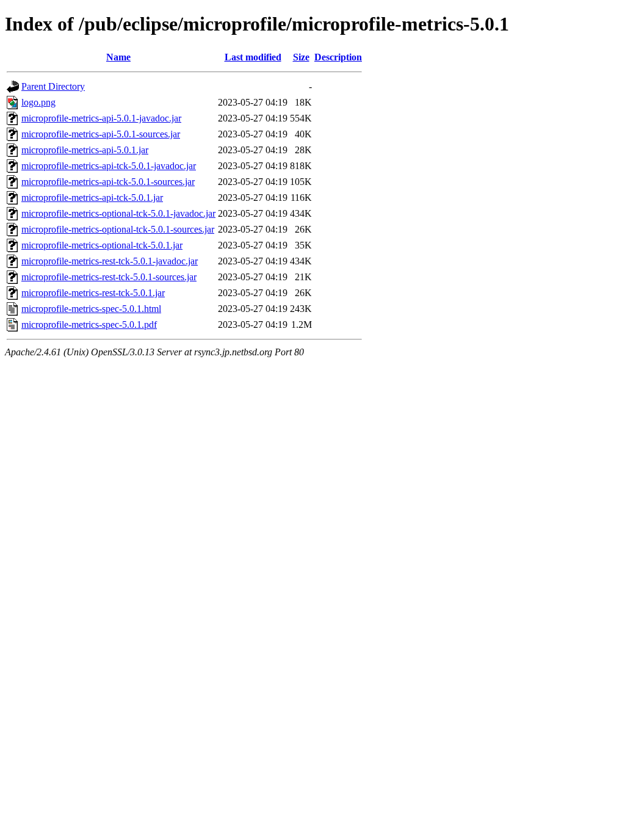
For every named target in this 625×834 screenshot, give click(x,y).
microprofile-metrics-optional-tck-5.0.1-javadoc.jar (118, 213)
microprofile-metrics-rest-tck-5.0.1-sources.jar (109, 277)
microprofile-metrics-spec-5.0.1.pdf (89, 324)
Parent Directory (53, 86)
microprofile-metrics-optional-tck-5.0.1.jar (101, 245)
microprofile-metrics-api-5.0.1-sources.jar (100, 134)
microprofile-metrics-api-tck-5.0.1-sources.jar (108, 181)
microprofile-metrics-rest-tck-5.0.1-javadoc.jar (109, 261)
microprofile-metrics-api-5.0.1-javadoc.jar (101, 118)
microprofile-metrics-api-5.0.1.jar (84, 150)
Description (338, 57)
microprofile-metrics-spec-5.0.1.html (91, 308)
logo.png (38, 102)
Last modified (253, 57)
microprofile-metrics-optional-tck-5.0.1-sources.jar (117, 229)
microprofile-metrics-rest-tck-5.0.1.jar (93, 293)
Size (301, 57)
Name (118, 57)
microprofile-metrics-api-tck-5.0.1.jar (92, 197)
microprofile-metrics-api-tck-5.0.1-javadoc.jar (108, 166)
